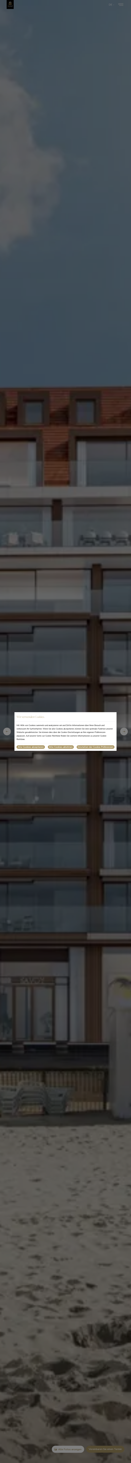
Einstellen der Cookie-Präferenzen (95, 747)
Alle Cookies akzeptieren (31, 747)
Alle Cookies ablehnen (61, 747)
